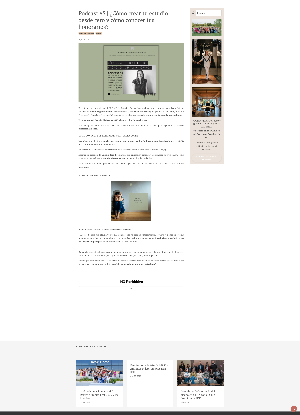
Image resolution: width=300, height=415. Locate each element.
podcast (98, 33)
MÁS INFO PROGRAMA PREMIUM (207, 158)
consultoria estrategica (86, 33)
